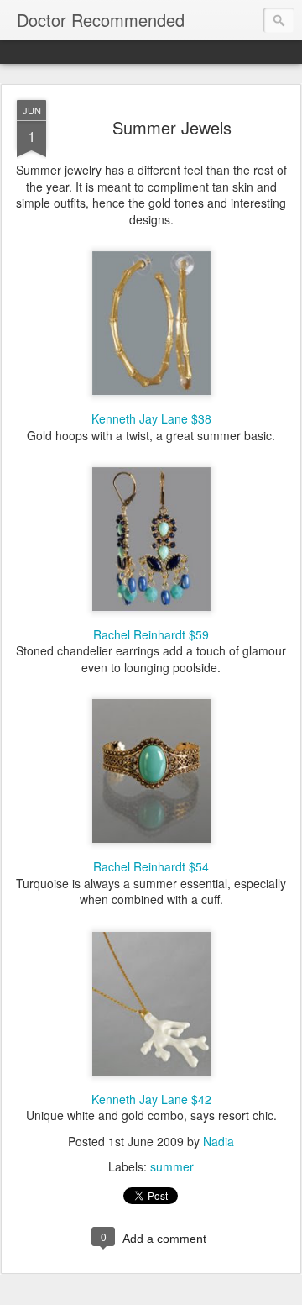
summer (172, 1166)
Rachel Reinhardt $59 (151, 634)
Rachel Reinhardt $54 (151, 866)
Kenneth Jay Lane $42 (151, 1099)
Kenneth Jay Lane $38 (151, 418)
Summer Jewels (172, 127)
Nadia (218, 1141)
